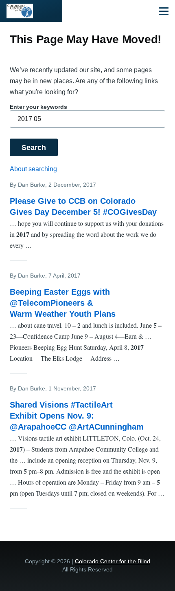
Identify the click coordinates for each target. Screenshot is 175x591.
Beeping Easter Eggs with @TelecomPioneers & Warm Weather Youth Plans (63, 302)
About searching (33, 168)
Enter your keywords (38, 107)
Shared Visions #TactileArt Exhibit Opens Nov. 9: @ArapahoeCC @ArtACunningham (77, 415)
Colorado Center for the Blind (112, 561)
